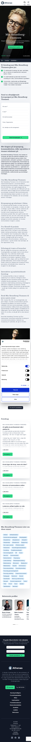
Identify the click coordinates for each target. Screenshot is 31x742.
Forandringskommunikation (19, 547)
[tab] (14, 624)
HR (16, 552)
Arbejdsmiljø (7, 542)
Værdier (22, 583)
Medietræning (7, 563)
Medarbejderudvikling (19, 560)
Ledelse (15, 710)
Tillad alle (15, 390)
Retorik (21, 576)
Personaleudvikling (8, 568)
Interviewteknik (14, 555)
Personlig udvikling (8, 573)
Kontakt (10, 687)
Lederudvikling (7, 560)
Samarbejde (7, 578)
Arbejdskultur (16, 540)
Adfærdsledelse (14, 534)
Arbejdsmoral (15, 542)
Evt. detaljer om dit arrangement (11, 127)
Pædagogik (6, 576)
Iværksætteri (15, 700)
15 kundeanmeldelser (26, 55)
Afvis (15, 399)
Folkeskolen (7, 547)
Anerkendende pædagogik (10, 537)
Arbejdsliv (24, 540)
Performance (22, 565)
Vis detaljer (24, 385)
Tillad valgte (15, 394)
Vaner (15, 583)
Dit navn (5, 106)
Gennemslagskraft (8, 552)
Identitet (6, 555)
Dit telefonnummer (7, 117)
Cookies (15, 732)
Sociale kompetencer (15, 581)
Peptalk (15, 565)
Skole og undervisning (17, 578)
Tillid (5, 583)
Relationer (14, 576)
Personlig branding (20, 568)
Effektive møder (20, 545)
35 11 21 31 (21, 687)
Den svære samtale (8, 545)
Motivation (16, 563)
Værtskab (15, 586)
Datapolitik (16, 734)
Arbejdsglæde (23, 537)
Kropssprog (17, 558)
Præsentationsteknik (21, 573)
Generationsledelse (15, 705)
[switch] (27, 370)
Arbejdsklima (7, 540)
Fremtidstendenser (15, 702)
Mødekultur (24, 563)
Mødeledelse (7, 565)
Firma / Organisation (8, 122)
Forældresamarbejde (16, 550)
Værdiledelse (7, 586)
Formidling (6, 550)
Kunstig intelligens (15, 693)
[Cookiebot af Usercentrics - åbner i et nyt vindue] (23, 341)
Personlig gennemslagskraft (11, 570)
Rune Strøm (6, 612)
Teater (25, 581)
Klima (15, 697)
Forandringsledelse (15, 695)
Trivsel (10, 583)
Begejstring (24, 542)
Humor (20, 552)
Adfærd (5, 534)
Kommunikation (7, 558)
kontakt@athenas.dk (15, 728)
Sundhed (15, 707)
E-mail (5, 111)
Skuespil (6, 581)
